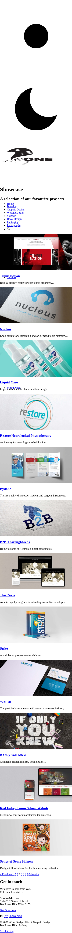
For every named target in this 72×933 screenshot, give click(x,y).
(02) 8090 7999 (13, 916)
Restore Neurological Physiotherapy (25, 435)
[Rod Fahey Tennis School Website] (36, 801)
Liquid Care (9, 382)
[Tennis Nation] (36, 269)
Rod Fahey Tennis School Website (24, 808)
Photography (14, 225)
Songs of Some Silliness (16, 861)
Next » (35, 874)
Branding (12, 206)
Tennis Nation (10, 276)
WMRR (5, 702)
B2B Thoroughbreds (15, 542)
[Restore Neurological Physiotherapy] (36, 428)
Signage (11, 215)
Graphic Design (15, 209)
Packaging (13, 222)
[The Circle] (36, 588)
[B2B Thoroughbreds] (36, 535)
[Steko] (36, 641)
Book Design (14, 218)
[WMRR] (36, 694)
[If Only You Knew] (36, 748)
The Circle (7, 595)
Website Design (15, 212)
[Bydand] (36, 482)
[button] (8, 229)
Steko (4, 648)
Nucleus (5, 329)
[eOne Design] (26, 164)
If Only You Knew (13, 755)
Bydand (6, 489)
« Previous (6, 874)
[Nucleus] (36, 322)
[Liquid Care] (36, 375)
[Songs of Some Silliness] (36, 854)
